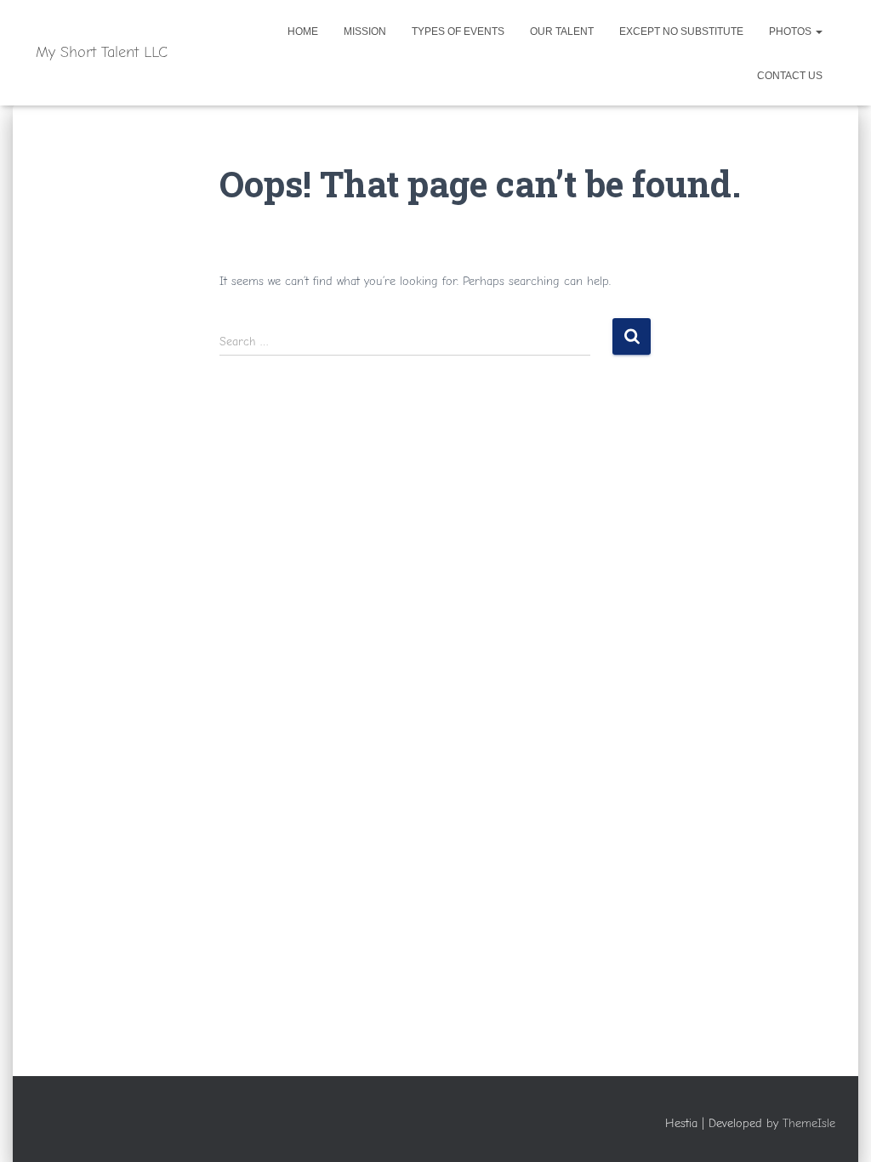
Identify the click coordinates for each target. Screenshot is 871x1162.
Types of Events (458, 31)
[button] (818, 31)
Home (302, 31)
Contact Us (790, 76)
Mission (365, 31)
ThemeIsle (809, 1123)
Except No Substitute (681, 31)
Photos (791, 31)
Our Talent (562, 31)
